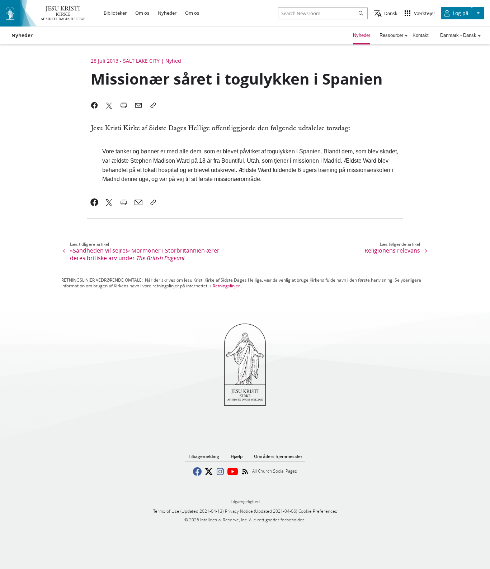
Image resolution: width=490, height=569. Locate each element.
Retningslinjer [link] (226, 286)
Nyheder (22, 35)
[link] (94, 202)
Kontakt (421, 35)
